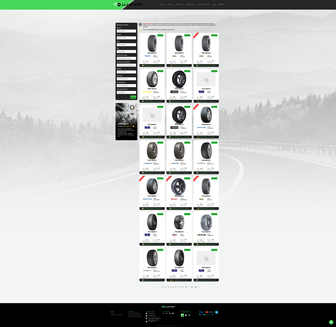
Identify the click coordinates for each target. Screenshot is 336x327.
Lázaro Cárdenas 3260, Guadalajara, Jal (153, 320)
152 (196, 287)
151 (192, 287)
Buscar (133, 97)
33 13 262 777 (151, 313)
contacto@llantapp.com (154, 318)
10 (186, 287)
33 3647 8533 (151, 315)
